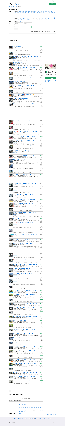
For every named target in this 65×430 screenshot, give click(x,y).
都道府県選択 (17, 4)
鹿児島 (22, 411)
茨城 (34, 407)
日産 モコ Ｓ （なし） (19, 46)
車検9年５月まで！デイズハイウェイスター (20, 81)
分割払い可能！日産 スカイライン (19, 159)
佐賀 (36, 410)
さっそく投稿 (51, 78)
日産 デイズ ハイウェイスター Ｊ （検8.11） (21, 320)
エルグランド (25, 18)
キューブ (35, 18)
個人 (19, 21)
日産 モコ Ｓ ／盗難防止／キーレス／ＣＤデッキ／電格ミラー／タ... (25, 85)
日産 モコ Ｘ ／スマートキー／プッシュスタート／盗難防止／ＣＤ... (25, 103)
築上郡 (54, 12)
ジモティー (10, 6)
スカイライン (50, 18)
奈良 (33, 408)
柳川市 (38, 11)
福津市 (34, 12)
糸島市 (50, 12)
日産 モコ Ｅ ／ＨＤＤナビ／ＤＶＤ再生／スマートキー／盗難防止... (25, 67)
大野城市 (23, 12)
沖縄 (24, 411)
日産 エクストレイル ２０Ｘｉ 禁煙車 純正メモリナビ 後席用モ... (25, 376)
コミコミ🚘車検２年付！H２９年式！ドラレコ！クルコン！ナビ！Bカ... (25, 56)
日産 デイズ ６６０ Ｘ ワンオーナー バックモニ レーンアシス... (25, 333)
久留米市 (29, 11)
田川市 (36, 11)
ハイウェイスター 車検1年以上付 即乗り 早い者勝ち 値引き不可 (25, 145)
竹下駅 (23, 63)
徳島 (25, 410)
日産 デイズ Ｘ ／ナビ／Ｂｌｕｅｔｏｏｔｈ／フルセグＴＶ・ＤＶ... (25, 372)
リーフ (43, 19)
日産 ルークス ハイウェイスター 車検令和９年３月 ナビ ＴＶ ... (25, 239)
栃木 (36, 407)
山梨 (21, 407)
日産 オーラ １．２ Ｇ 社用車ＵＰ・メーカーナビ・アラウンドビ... (25, 307)
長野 (23, 407)
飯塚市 (34, 11)
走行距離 (14, 196)
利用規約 (15, 418)
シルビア (46, 18)
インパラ (22, 404)
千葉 (29, 407)
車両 (13, 59)
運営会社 (49, 418)
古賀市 (31, 12)
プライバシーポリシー (21, 418)
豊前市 (51, 11)
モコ (37, 19)
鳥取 (38, 408)
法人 (21, 21)
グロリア (38, 18)
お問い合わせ (45, 418)
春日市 (21, 12)
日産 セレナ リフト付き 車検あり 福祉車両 (21, 253)
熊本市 (24, 304)
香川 (27, 410)
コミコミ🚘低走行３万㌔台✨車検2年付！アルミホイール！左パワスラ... (25, 183)
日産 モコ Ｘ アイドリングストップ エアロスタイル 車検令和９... (25, 199)
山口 (23, 410)
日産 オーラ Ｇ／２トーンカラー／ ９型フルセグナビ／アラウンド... (25, 294)
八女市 (41, 11)
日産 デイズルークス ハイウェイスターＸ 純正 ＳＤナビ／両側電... (25, 363)
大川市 (46, 11)
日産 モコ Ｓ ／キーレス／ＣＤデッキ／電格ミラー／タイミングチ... (25, 136)
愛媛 (29, 410)
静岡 (23, 408)
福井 (19, 407)
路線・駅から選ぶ (53, 17)
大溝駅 (26, 57)
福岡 (22, 47)
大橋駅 (26, 244)
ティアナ (18, 19)
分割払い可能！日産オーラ (17, 164)
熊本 (23, 304)
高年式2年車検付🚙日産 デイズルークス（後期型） (22, 120)
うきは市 (37, 12)
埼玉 (27, 407)
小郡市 (15, 12)
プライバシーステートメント (29, 418)
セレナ (15, 19)
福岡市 (20, 11)
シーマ (41, 18)
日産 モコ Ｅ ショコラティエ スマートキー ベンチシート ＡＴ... (25, 303)
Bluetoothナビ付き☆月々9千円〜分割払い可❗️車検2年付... (23, 194)
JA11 (19, 404)
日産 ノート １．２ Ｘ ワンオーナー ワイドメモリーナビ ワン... (25, 342)
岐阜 (19, 408)
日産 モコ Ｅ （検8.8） (17, 218)
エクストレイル (21, 18)
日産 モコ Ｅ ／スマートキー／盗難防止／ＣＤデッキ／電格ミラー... (25, 155)
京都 (29, 408)
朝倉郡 (52, 12)
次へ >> (23, 390)
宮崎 (19, 411)
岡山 (19, 410)
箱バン (25, 404)
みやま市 (47, 12)
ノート (23, 19)
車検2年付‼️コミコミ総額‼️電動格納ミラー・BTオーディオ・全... (24, 212)
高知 (31, 410)
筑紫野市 (18, 12)
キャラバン (31, 18)
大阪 (25, 408)
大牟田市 (26, 11)
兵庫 (27, 408)
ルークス (14, 270)
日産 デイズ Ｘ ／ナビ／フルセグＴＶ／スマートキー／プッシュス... (25, 174)
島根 (40, 408)
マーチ (32, 19)
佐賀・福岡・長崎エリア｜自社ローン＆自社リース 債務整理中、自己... (25, 234)
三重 (21, 408)
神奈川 (32, 407)
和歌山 (36, 408)
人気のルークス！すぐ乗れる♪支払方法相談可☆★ (21, 98)
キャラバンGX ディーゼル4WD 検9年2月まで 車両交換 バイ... (24, 273)
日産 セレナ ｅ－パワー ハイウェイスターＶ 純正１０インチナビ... (25, 350)
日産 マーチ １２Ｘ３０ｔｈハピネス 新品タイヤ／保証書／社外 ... (25, 329)
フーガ (25, 19)
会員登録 (54, 1)
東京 (25, 407)
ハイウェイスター (15, 215)
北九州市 (23, 11)
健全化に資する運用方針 (38, 418)
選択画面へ (20, 413)
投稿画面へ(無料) (52, 3)
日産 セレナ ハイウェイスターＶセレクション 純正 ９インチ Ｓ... (25, 324)
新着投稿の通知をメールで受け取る (50, 31)
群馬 (38, 407)
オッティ (28, 18)
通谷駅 (26, 269)
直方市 (31, 11)
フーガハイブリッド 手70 (17, 62)
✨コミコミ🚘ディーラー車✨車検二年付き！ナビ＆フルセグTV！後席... (25, 131)
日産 (16, 6)
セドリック (53, 18)
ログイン (50, 1)
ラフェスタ (40, 19)
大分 (40, 410)
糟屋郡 (24, 317)
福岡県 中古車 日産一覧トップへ (51, 414)
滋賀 (31, 408)
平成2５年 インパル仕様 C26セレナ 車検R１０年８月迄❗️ (23, 243)
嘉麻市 (42, 12)
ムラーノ (35, 19)
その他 (46, 19)
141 (20, 390)
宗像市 (26, 12)
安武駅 (26, 151)
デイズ (21, 19)
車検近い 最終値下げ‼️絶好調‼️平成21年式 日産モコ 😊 (23, 94)
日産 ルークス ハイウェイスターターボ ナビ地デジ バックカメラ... (25, 140)
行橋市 (48, 11)
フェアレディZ (29, 19)
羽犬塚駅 (27, 213)
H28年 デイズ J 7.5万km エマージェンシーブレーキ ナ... (22, 150)
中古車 (14, 6)
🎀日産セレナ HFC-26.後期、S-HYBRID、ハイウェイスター (23, 203)
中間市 (53, 11)
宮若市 (39, 12)
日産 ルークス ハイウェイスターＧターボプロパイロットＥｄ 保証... (25, 290)
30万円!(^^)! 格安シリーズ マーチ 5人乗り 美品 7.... (23, 77)
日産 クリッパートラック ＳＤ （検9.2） (20, 337)
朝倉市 (44, 12)
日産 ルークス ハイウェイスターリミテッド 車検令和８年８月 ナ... (25, 264)
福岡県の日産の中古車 (13, 9)
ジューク (43, 18)
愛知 (40, 407)
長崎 (42, 410)
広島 (21, 410)
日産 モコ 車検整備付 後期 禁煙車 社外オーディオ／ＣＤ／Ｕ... (25, 359)
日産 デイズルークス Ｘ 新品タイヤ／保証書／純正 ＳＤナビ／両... (25, 316)
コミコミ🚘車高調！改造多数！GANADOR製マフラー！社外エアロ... (25, 222)
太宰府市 (29, 12)
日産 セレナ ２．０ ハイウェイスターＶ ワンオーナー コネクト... (25, 346)
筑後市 (43, 11)
